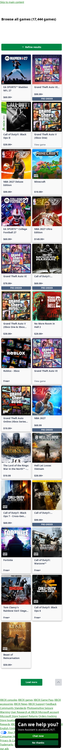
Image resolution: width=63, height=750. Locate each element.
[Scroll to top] (58, 682)
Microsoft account (48, 712)
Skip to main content (12, 2)
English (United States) (13, 728)
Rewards (5, 724)
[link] (16, 78)
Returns (33, 716)
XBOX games (25, 700)
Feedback (51, 704)
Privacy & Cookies (10, 740)
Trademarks (6, 744)
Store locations (8, 720)
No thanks (38, 742)
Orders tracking (47, 716)
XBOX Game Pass (44, 700)
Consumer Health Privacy (14, 736)
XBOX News (21, 704)
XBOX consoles (8, 700)
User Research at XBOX (24, 712)
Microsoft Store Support (14, 716)
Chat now (38, 736)
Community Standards (13, 708)
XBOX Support (36, 704)
